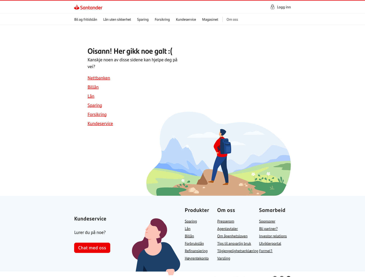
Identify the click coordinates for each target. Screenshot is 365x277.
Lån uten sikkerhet (117, 19)
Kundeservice (186, 19)
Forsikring (162, 19)
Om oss (232, 19)
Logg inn (284, 6)
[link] (77, 7)
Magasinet (210, 19)
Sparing (143, 19)
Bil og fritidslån (85, 19)
